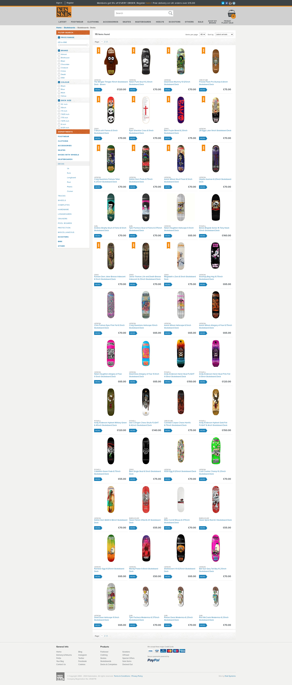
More (97, 90)
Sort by (211, 34)
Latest (63, 22)
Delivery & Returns (64, 655)
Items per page (192, 34)
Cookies (81, 664)
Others (189, 22)
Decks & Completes (108, 664)
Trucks (62, 196)
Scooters (175, 22)
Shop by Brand (212, 22)
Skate (102, 661)
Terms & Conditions (122, 676)
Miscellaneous (66, 232)
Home (59, 27)
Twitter (81, 658)
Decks (61, 164)
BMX (60, 241)
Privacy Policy (137, 676)
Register (70, 3)
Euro (69, 173)
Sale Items (126, 661)
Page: (97, 42)
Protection (64, 228)
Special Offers (128, 658)
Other (61, 246)
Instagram (82, 655)
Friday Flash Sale (227, 22)
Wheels (62, 200)
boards (108, 661)
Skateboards (143, 22)
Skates (127, 22)
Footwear (77, 22)
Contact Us (61, 664)
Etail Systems (230, 676)
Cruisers (62, 219)
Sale (200, 22)
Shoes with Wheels (68, 155)
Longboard (71, 177)
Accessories (110, 22)
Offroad (125, 655)
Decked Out (127, 664)
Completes (64, 205)
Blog (80, 652)
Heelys (160, 22)
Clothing (93, 22)
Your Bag (60, 661)
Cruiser (70, 191)
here (148, 3)
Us (68, 168)
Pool (69, 182)
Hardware (63, 209)
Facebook (82, 661)
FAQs (58, 658)
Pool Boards (65, 223)
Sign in (59, 3)
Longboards (65, 214)
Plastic (69, 187)
